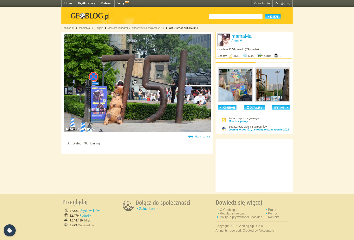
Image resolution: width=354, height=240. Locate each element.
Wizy (121, 3)
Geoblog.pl (67, 27)
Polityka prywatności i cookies (241, 217)
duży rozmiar (203, 136)
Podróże (106, 3)
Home (68, 3)
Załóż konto (262, 3)
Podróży (85, 215)
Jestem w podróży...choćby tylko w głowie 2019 (136, 27)
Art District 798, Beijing (183, 27)
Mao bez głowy (238, 121)
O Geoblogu (228, 210)
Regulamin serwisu (233, 213)
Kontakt (273, 217)
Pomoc (273, 213)
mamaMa (84, 27)
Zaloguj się (282, 3)
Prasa (272, 210)
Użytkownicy (86, 3)
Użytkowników (89, 211)
